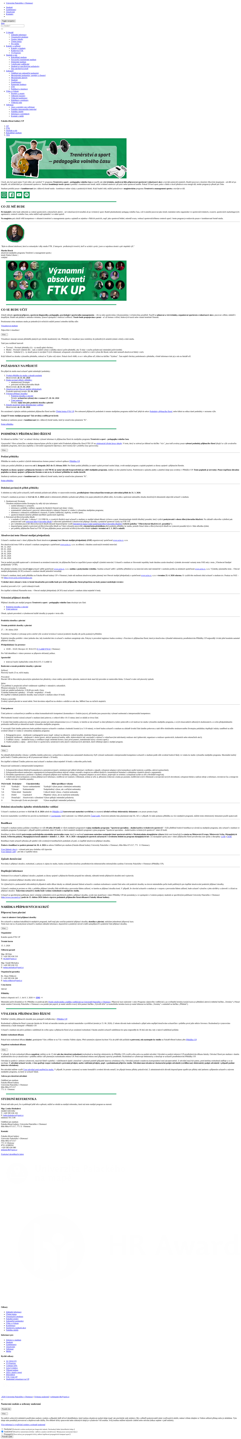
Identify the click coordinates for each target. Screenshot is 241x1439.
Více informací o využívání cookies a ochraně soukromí (23, 1425)
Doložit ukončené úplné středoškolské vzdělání (24, 405)
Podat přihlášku (7, 424)
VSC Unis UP (11, 1377)
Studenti (9, 7)
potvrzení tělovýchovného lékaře (39, 521)
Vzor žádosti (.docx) (9, 849)
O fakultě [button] (9, 32)
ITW (13, 87)
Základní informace (18, 35)
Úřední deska (16, 41)
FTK (8, 128)
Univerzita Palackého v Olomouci (19, 3)
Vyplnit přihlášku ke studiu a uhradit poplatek (24, 375)
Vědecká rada (16, 102)
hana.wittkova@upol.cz (12, 980)
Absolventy (10, 1347)
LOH (223, 837)
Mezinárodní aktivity (19, 78)
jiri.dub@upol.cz (10, 959)
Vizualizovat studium (9, 326)
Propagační (8, 1434)
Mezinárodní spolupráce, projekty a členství (28, 75)
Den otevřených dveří (19, 69)
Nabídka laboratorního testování (23, 109)
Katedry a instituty (18, 48)
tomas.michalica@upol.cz (13, 967)
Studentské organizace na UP (17, 1379)
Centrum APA (11, 1366)
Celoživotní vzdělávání (20, 64)
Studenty (9, 1342)
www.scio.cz (118, 540)
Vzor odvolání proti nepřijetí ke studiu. (38, 1069)
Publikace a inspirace (19, 89)
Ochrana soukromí (41, 1397)
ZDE (38, 998)
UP (7, 126)
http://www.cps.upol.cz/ (11, 897)
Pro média (15, 44)
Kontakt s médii (17, 116)
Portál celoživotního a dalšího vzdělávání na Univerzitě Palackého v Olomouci (79, 1002)
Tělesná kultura (12, 1370)
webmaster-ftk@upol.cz (59, 1397)
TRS (8, 135)
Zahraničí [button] (10, 71)
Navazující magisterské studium (23, 60)
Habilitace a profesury (19, 100)
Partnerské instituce (18, 84)
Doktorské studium (18, 62)
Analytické (8, 1432)
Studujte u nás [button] (11, 55)
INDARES (10, 1375)
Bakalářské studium (19, 57)
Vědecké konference (19, 98)
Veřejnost (9, 1349)
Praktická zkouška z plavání (22, 396)
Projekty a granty (18, 93)
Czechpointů (56, 816)
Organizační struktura (19, 37)
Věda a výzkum (12, 1323)
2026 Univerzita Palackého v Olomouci (17, 1397)
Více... (4, 335)
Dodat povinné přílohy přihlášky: (19, 380)
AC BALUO (11, 1361)
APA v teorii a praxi (14, 1372)
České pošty (95, 816)
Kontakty (9, 14)
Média (8, 1351)
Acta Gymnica (12, 1368)
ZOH (229, 837)
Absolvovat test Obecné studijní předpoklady (24, 389)
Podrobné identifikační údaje (12, 1154)
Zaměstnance (11, 1344)
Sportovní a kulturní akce (16, 1328)
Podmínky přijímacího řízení (161, 411)
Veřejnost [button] (9, 105)
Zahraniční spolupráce (15, 1321)
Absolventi (10, 12)
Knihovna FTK (17, 50)
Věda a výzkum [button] (12, 91)
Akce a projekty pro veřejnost (23, 107)
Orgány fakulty (17, 39)
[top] (2, 1399)
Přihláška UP (74, 461)
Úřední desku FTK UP (65, 411)
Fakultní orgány (12, 1319)
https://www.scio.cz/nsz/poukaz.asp (18, 578)
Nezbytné (8, 1429)
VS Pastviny (16, 53)
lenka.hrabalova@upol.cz (13, 1115)
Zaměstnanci (11, 10)
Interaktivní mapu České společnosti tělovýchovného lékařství (97, 524)
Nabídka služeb (17, 111)
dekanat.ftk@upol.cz (9, 1150)
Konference (10, 1325)
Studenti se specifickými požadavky (25, 66)
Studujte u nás (11, 130)
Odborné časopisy (18, 96)
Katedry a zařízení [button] (13, 46)
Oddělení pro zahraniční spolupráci (25, 73)
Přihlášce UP (62, 1019)
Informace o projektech (20, 114)
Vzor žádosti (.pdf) (8, 852)
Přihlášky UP (57, 812)
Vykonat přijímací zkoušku (16, 394)
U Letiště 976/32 (44, 649)
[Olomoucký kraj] (9, 1388)
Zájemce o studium (13, 1340)
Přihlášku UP (191, 1040)
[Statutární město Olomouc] (6, 1394)
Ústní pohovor (16, 400)
